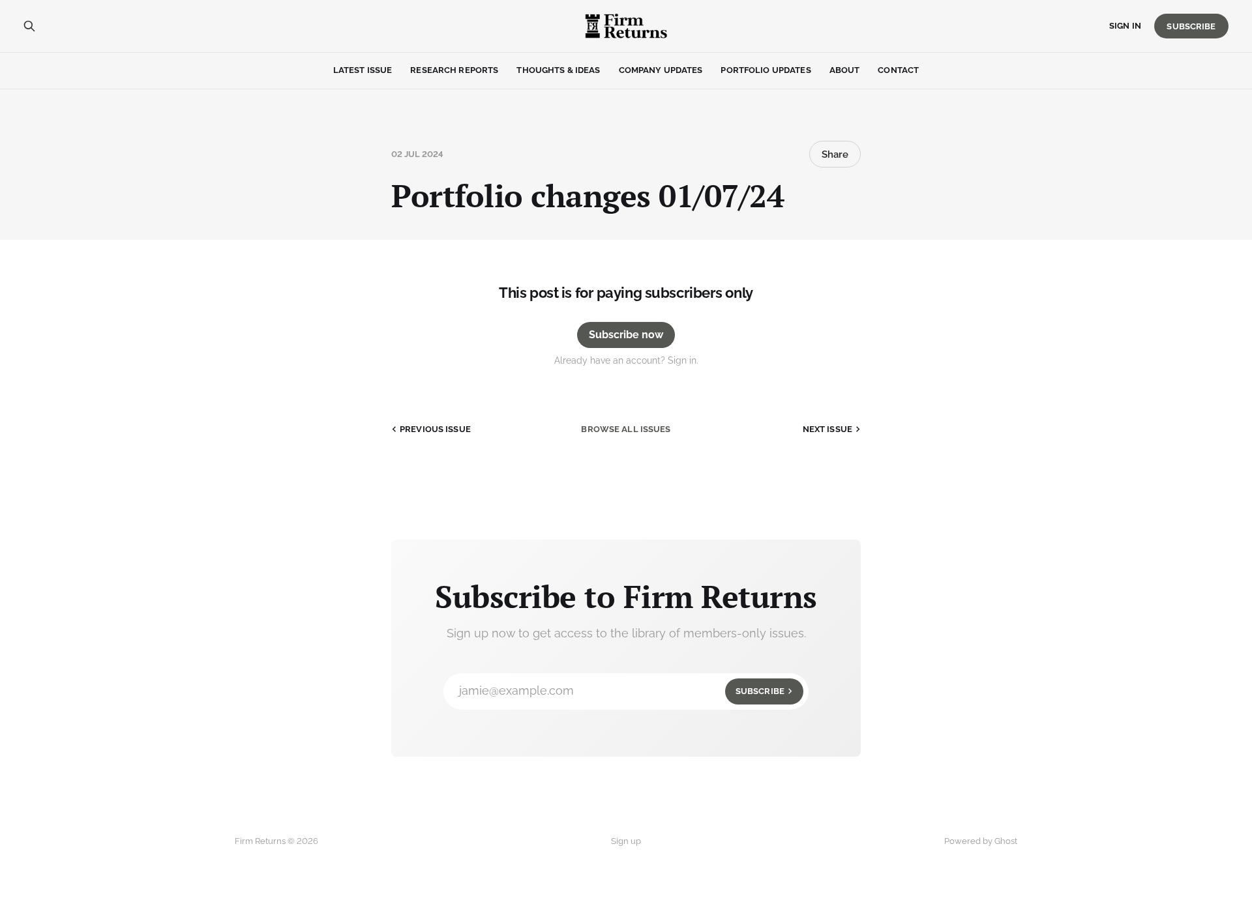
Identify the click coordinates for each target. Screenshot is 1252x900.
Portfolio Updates (766, 70)
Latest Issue (363, 70)
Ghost (1005, 841)
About (844, 70)
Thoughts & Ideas (558, 70)
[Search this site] (29, 26)
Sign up (626, 841)
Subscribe (1191, 26)
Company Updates (661, 70)
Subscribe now (626, 334)
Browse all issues (625, 429)
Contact (898, 70)
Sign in (1125, 26)
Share (835, 154)
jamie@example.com (621, 690)
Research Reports (454, 70)
